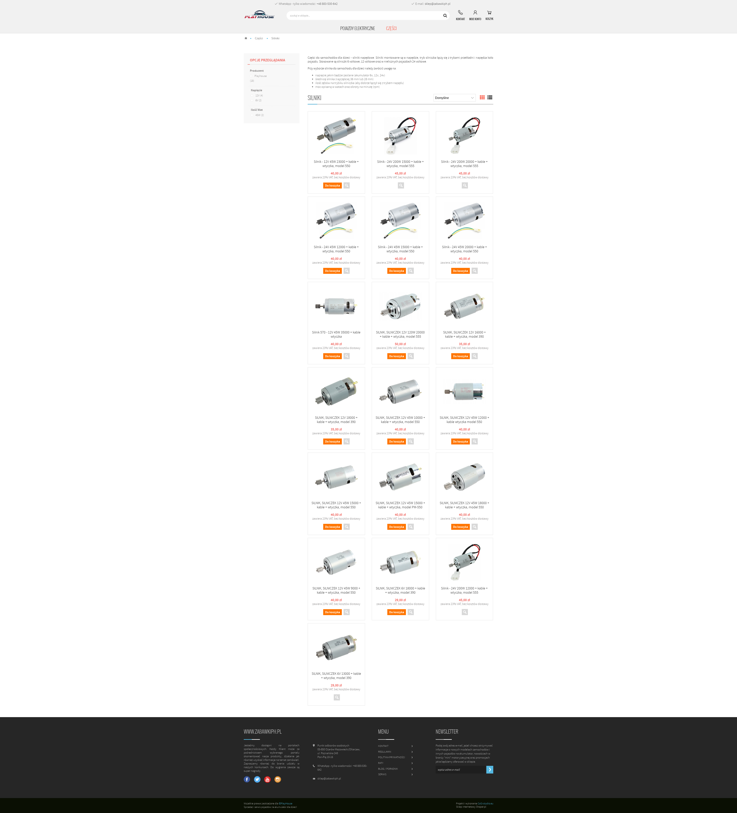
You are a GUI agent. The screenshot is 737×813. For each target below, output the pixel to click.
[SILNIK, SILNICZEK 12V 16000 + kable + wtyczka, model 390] (464, 306)
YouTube (267, 779)
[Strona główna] (260, 15)
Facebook (247, 779)
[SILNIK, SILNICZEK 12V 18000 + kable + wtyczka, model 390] (336, 391)
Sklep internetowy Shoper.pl (471, 806)
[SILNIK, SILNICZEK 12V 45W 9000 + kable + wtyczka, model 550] (336, 562)
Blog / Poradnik (388, 768)
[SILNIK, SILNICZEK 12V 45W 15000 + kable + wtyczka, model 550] (336, 477)
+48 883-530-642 (327, 4)
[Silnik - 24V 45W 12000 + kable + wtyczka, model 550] (336, 221)
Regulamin (384, 751)
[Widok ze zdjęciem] (482, 98)
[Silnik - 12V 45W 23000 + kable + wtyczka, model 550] (336, 135)
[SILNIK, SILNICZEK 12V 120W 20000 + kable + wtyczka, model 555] (400, 306)
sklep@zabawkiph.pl (437, 4)
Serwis (382, 774)
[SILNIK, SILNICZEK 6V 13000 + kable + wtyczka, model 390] (336, 647)
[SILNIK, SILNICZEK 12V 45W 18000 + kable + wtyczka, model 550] (464, 477)
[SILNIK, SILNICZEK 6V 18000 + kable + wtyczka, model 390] (400, 562)
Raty (380, 763)
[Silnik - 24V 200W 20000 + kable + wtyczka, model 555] (464, 135)
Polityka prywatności (391, 757)
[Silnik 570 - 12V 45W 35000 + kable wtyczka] (336, 306)
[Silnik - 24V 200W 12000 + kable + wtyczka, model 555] (464, 562)
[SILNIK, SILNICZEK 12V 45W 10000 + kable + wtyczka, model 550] (400, 391)
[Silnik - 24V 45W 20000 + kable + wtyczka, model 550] (464, 221)
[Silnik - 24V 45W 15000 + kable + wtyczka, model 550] (400, 221)
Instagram (277, 779)
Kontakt (383, 746)
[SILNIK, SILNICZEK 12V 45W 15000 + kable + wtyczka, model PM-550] (400, 477)
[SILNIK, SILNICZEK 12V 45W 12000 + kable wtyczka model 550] (464, 391)
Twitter (257, 779)
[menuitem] (358, 28)
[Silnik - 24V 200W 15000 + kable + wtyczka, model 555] (400, 135)
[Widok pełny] (489, 98)
